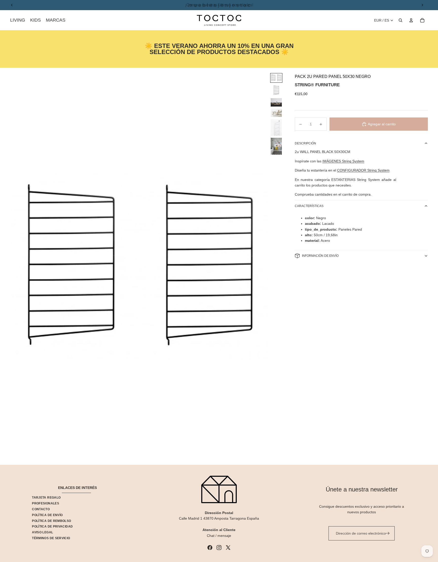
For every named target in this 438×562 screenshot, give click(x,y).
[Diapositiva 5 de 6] (276, 127)
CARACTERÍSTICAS (309, 206)
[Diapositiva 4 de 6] (276, 113)
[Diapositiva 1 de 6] (276, 78)
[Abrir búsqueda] (400, 20)
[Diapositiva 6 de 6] (276, 146)
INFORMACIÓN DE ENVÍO (320, 256)
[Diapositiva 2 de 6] (276, 90)
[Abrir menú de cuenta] (411, 20)
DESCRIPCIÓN (305, 143)
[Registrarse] (387, 533)
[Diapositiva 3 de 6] (276, 102)
